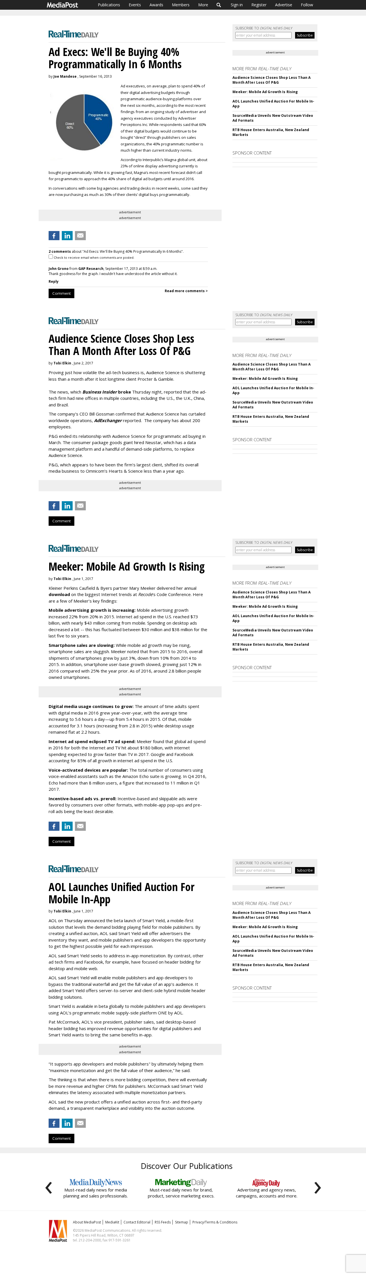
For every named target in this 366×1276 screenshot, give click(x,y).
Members (181, 4)
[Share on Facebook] (54, 235)
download (59, 594)
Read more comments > (186, 290)
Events (135, 4)
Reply (54, 281)
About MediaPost (87, 1222)
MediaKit (112, 1222)
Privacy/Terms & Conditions (214, 1222)
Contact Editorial (137, 1222)
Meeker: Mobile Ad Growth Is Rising (265, 91)
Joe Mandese (65, 76)
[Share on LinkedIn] (67, 235)
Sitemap (181, 1222)
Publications (109, 4)
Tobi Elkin (62, 363)
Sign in (237, 4)
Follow (307, 4)
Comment (61, 293)
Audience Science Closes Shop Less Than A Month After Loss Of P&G (271, 80)
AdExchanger (108, 420)
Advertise (283, 4)
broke (106, 392)
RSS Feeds (163, 1222)
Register (258, 4)
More (203, 4)
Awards (156, 4)
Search (218, 5)
